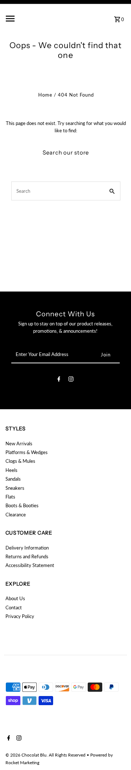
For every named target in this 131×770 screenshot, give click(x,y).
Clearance (15, 514)
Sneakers (14, 488)
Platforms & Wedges (26, 452)
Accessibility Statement (29, 565)
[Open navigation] (25, 18)
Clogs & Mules (20, 461)
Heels (11, 470)
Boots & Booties (22, 505)
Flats (10, 497)
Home (45, 95)
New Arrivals (18, 443)
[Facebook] (58, 380)
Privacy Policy (19, 616)
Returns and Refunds (26, 556)
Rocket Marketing (22, 762)
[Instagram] (71, 380)
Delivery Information (27, 548)
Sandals (13, 479)
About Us (15, 598)
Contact (13, 607)
